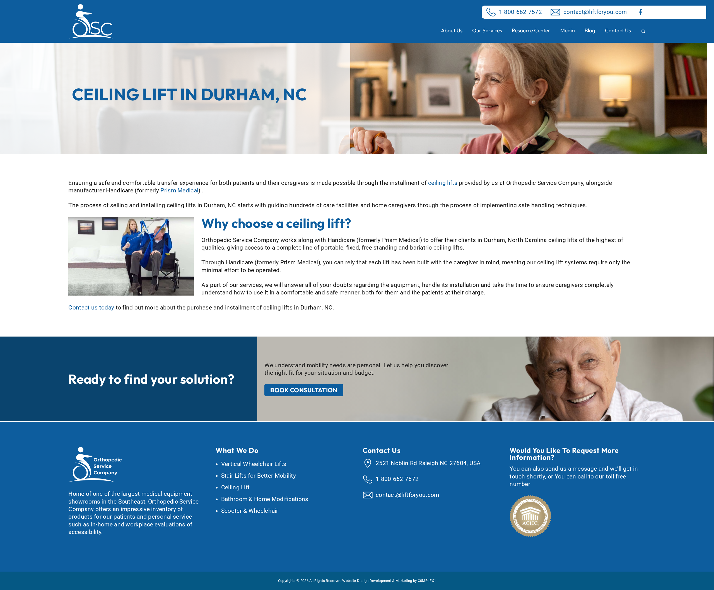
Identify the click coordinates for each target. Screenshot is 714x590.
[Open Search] (643, 31)
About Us (451, 30)
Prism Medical (179, 190)
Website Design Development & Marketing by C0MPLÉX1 (389, 581)
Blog (590, 30)
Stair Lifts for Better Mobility (258, 475)
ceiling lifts (442, 183)
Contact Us (618, 30)
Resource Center (531, 30)
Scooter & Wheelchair (249, 510)
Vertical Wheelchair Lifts (253, 464)
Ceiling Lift (235, 487)
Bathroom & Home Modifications (264, 499)
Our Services (487, 30)
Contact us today (91, 307)
